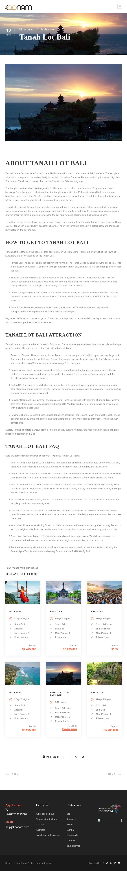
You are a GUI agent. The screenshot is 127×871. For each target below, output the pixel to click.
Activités (40, 830)
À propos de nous (45, 813)
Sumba (70, 830)
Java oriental (73, 845)
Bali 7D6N (56, 611)
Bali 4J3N (97, 611)
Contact (40, 824)
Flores (70, 824)
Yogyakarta (72, 835)
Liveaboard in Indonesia (48, 835)
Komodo (71, 819)
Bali (68, 813)
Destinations (47, 29)
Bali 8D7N (97, 692)
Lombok (71, 840)
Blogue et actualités (46, 819)
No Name (28, 29)
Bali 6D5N (15, 692)
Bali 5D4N (15, 611)
